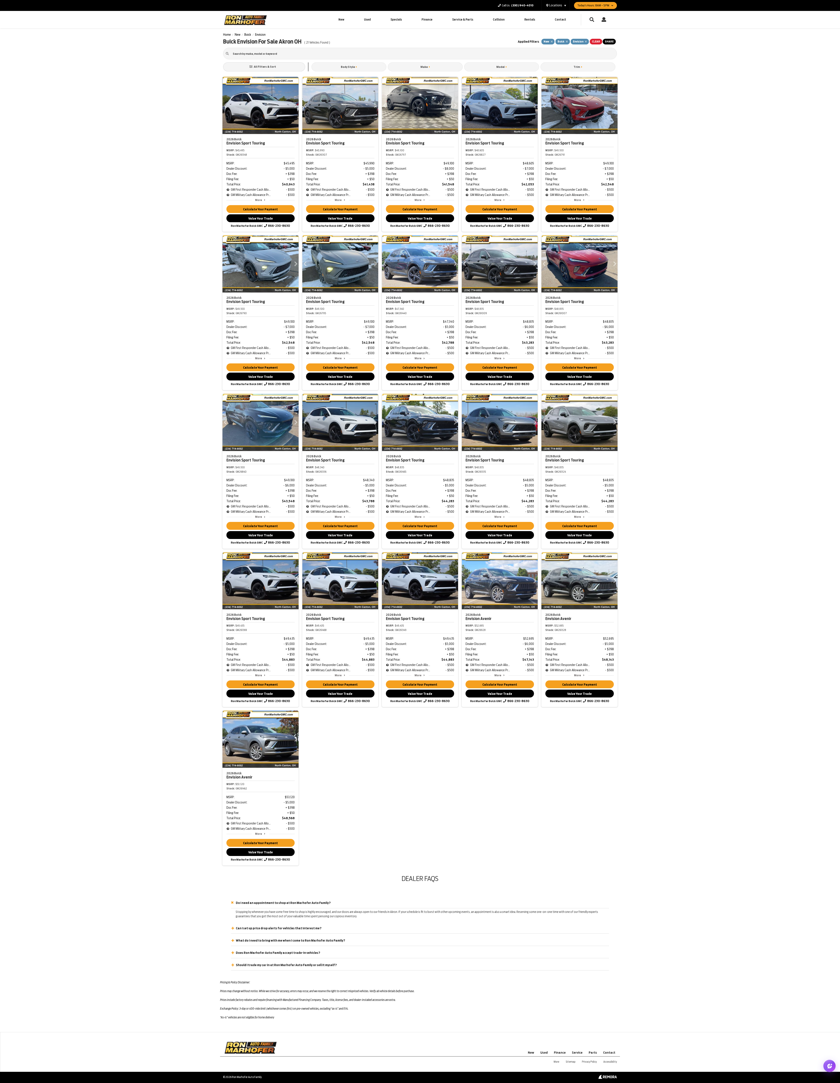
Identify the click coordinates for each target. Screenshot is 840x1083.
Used (367, 19)
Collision (499, 19)
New (341, 19)
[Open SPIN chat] (829, 1066)
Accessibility (610, 1061)
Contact (560, 19)
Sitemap (570, 1061)
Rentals (529, 19)
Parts (593, 1052)
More (258, 200)
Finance (427, 19)
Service (577, 1052)
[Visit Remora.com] (607, 1077)
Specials (396, 19)
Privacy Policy (589, 1061)
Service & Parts (462, 19)
